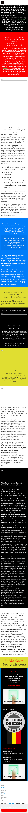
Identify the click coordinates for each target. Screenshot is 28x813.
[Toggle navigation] (26, 2)
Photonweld (11, 803)
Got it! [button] (14, 810)
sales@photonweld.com (14, 685)
